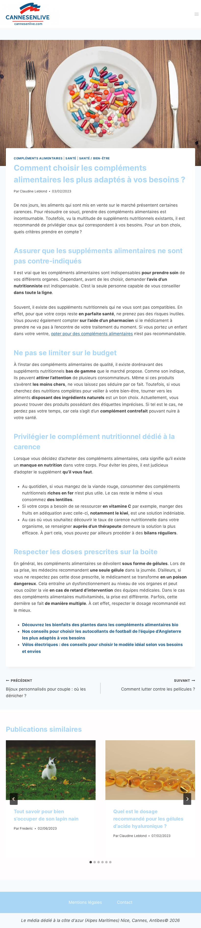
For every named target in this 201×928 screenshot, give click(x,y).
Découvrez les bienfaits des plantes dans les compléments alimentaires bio (100, 624)
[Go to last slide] (14, 799)
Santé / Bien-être (94, 158)
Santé (70, 158)
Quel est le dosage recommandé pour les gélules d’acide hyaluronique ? (148, 819)
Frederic (26, 828)
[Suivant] (187, 799)
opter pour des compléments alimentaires (92, 333)
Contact (124, 902)
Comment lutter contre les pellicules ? (158, 685)
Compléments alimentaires (38, 158)
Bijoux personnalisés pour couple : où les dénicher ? (46, 688)
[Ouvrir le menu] (196, 14)
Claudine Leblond (33, 191)
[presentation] (51, 770)
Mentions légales (85, 902)
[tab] (90, 862)
